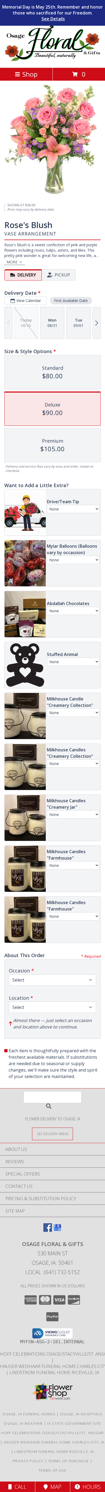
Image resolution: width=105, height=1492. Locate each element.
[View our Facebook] (47, 1230)
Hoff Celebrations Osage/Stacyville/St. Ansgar (52, 1432)
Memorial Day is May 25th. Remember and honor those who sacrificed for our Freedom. (52, 13)
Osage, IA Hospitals (81, 1414)
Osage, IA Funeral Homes (28, 1414)
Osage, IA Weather (23, 1423)
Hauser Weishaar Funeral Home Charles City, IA (54, 1442)
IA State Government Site (74, 1423)
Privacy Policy (28, 1461)
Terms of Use (52, 1470)
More (12, 261)
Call (19, 1486)
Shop (29, 74)
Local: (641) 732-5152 (52, 1272)
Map (54, 1486)
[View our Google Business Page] (57, 1230)
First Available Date (71, 300)
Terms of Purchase (68, 1461)
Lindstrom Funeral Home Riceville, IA (54, 1372)
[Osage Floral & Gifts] (52, 59)
